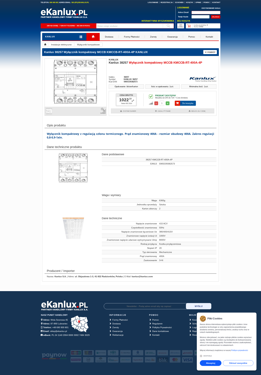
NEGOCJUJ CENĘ (198, 111)
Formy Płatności (131, 37)
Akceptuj (210, 363)
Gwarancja (172, 37)
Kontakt (209, 37)
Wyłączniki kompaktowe (88, 44)
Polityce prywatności (239, 350)
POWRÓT (211, 52)
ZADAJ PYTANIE (164, 111)
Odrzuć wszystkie (238, 363)
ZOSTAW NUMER (129, 111)
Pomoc (191, 37)
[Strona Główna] (93, 37)
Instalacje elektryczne (61, 44)
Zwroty (153, 37)
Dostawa (109, 37)
